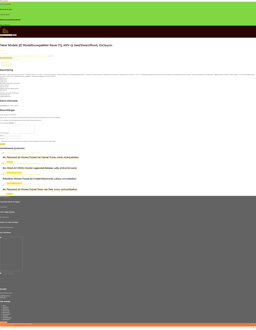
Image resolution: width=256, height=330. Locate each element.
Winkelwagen (5, 32)
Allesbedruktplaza (10, 326)
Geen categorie (16, 59)
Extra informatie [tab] (7, 64)
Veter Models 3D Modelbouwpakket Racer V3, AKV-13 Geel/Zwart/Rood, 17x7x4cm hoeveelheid (24, 56)
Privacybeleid (6, 314)
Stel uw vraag (3, 322)
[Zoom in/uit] (0, 327)
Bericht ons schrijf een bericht (10, 20)
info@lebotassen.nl (5, 14)
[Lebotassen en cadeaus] (6, 2)
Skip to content (4, 1)
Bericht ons (5, 30)
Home (4, 305)
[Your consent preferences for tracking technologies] (253, 327)
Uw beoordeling (4, 123)
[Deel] (3, 327)
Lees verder (10, 162)
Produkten (5, 316)
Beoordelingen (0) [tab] (7, 66)
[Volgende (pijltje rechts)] (1, 329)
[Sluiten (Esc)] (4, 327)
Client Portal (6, 311)
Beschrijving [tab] (6, 62)
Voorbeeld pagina (7, 318)
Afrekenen (5, 307)
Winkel (4, 29)
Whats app (3, 297)
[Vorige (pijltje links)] (0, 329)
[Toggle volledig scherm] (1, 327)
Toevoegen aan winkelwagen (6, 57)
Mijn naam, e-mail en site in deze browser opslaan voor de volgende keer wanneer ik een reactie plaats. (29, 141)
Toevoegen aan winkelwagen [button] (14, 173)
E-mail (2, 138)
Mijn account (5, 31)
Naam (2, 136)
